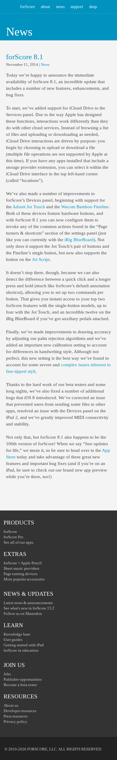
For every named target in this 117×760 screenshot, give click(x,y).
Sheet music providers (21, 568)
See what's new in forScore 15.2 (29, 608)
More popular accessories (24, 579)
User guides (13, 639)
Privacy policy (15, 721)
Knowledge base (17, 634)
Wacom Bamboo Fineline (85, 206)
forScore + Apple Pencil (23, 563)
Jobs (7, 674)
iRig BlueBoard (79, 239)
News (45, 64)
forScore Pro (13, 537)
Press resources (16, 716)
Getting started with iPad (24, 645)
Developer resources (20, 711)
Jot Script (41, 259)
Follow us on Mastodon (23, 613)
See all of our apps (18, 542)
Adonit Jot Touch (29, 206)
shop (93, 6)
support (76, 6)
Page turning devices (21, 573)
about (45, 6)
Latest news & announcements (28, 603)
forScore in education (21, 650)
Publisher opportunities (23, 679)
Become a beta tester (20, 685)
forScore (27, 6)
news (60, 6)
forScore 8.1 (24, 57)
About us (11, 705)
